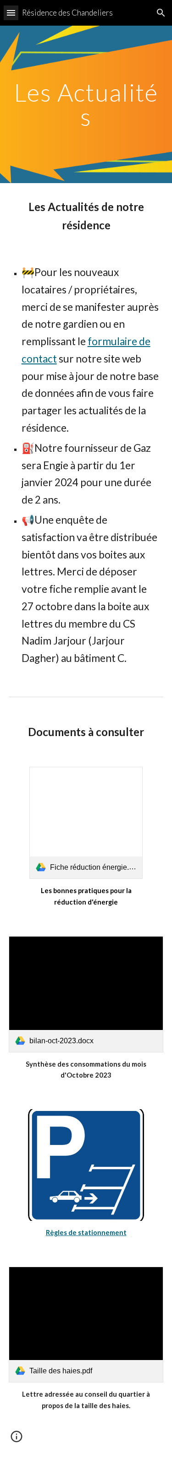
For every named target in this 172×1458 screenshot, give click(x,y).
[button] (11, 12)
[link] (85, 823)
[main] (86, 104)
